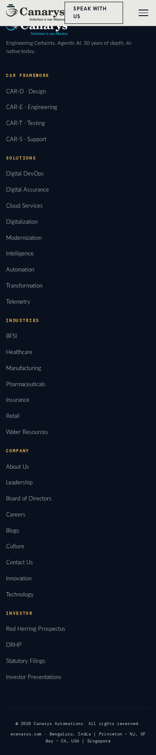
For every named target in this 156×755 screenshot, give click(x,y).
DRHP (14, 645)
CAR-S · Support (26, 139)
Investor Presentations (34, 677)
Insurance (17, 400)
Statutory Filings (26, 661)
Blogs (13, 530)
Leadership (19, 482)
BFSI (11, 336)
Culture (15, 546)
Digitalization (22, 222)
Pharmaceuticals (26, 384)
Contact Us (19, 562)
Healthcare (19, 352)
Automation (20, 269)
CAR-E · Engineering (31, 107)
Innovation (19, 578)
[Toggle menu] (143, 13)
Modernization (24, 238)
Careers (16, 514)
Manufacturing (23, 368)
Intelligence (20, 253)
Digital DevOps (25, 173)
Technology (20, 594)
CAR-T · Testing (25, 123)
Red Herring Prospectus (35, 629)
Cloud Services (24, 206)
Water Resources (27, 432)
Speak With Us (90, 13)
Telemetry (18, 302)
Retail (13, 416)
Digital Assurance (27, 189)
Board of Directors (29, 498)
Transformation (24, 285)
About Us (17, 467)
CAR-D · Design (26, 91)
